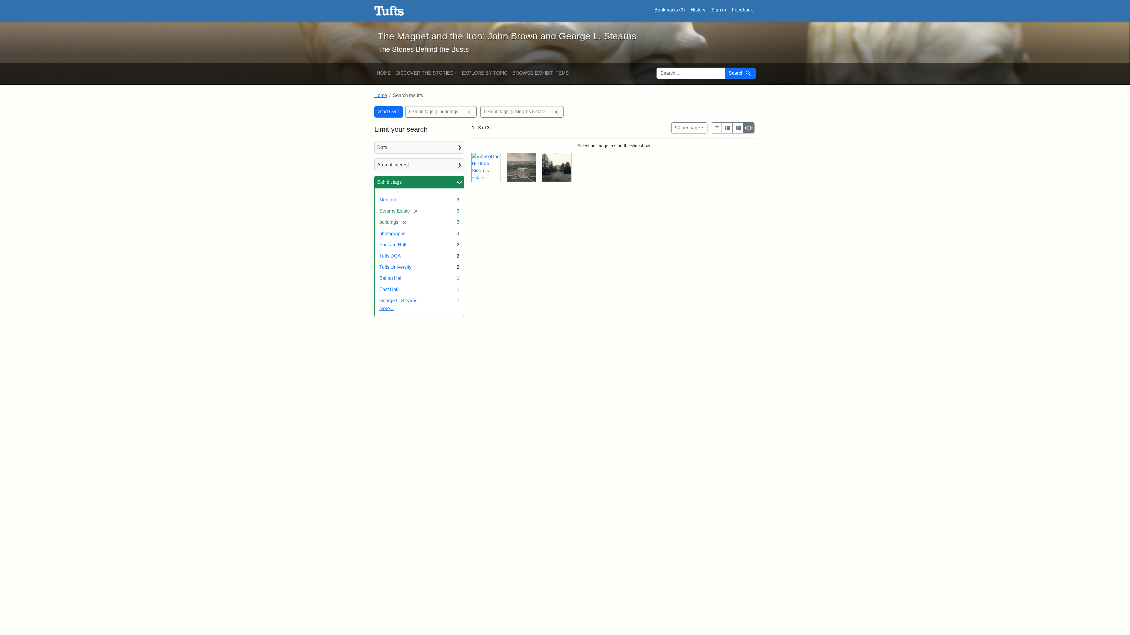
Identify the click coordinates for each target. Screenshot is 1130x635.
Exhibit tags (389, 182)
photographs (392, 233)
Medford (387, 199)
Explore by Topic (485, 73)
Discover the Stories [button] (424, 73)
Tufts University (395, 267)
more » (386, 308)
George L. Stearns (398, 300)
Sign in (718, 9)
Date (382, 147)
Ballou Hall (391, 278)
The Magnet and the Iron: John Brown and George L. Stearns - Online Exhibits (389, 10)
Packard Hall (392, 244)
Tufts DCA (390, 255)
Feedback (742, 9)
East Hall (388, 289)
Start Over (388, 111)
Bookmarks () (669, 9)
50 (687, 127)
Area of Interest (393, 164)
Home (384, 73)
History (698, 9)
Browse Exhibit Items (540, 73)
